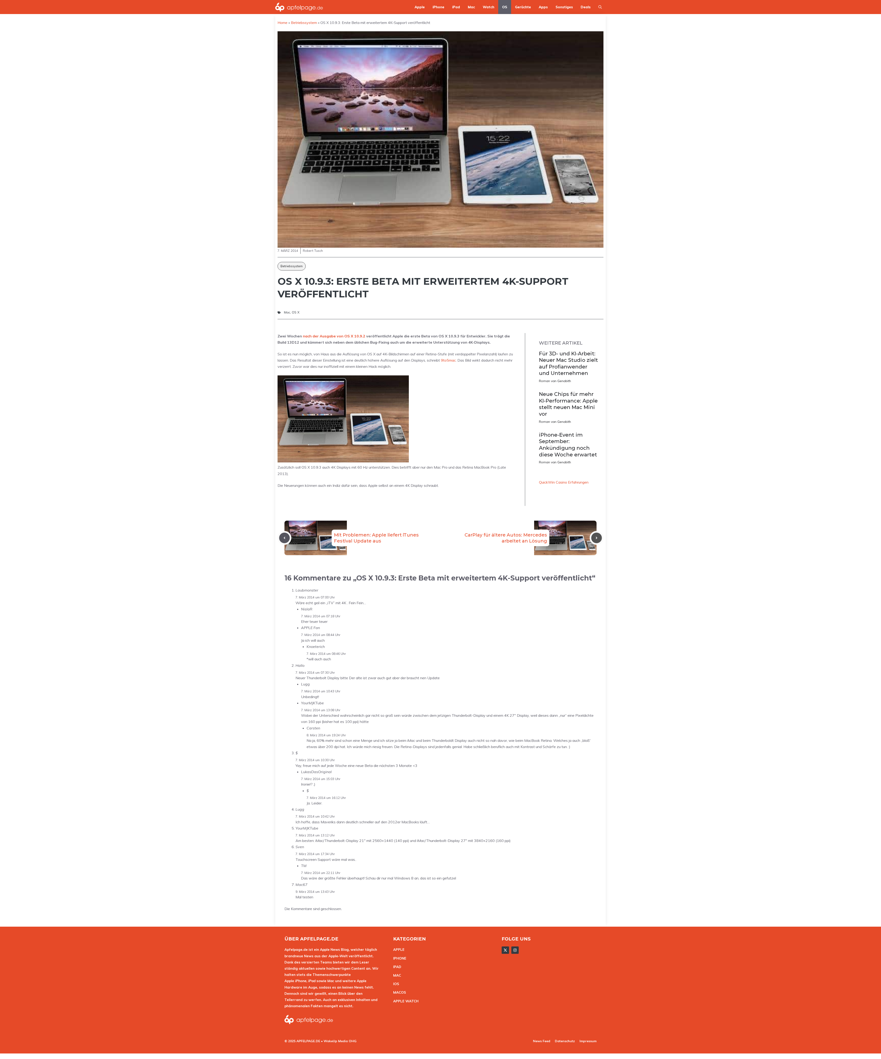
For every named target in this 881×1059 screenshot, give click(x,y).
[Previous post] (284, 538)
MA (396, 975)
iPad (456, 7)
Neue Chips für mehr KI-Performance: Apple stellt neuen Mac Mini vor (568, 404)
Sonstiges (564, 7)
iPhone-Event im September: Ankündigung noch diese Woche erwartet (568, 445)
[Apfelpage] (299, 7)
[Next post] (596, 538)
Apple (420, 7)
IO (395, 984)
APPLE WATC (404, 1001)
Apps (543, 7)
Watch (488, 7)
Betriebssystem (292, 266)
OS (504, 7)
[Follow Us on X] (505, 950)
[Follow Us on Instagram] (515, 950)
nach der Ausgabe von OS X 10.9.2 (334, 336)
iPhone (438, 7)
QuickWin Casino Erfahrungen (563, 482)
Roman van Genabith (555, 381)
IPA (396, 967)
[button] (600, 7)
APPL (397, 949)
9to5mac (448, 360)
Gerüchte (523, 7)
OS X (295, 312)
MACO (398, 992)
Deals (586, 7)
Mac (471, 7)
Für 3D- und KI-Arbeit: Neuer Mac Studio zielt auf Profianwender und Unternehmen (568, 364)
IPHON (398, 958)
